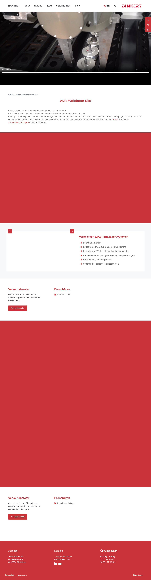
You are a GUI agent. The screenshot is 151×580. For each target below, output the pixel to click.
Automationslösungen (18, 122)
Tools (27, 6)
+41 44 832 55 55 (64, 556)
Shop (77, 6)
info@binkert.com (62, 559)
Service (38, 6)
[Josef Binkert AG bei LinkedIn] (56, 564)
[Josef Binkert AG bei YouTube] (60, 564)
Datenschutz (10, 575)
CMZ (115, 119)
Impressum (22, 575)
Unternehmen (63, 6)
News (49, 6)
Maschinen (13, 6)
